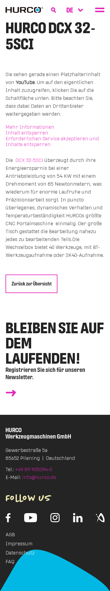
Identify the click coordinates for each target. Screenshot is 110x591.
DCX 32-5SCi (29, 160)
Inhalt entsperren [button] (27, 133)
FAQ (10, 562)
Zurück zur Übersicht (32, 284)
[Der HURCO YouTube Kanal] (30, 517)
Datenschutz (20, 553)
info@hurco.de (39, 477)
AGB (10, 534)
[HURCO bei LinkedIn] (77, 517)
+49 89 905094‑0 (33, 469)
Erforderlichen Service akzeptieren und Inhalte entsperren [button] (52, 141)
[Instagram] (55, 517)
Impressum (19, 544)
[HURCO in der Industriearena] (100, 517)
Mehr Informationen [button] (30, 127)
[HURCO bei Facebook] (8, 517)
